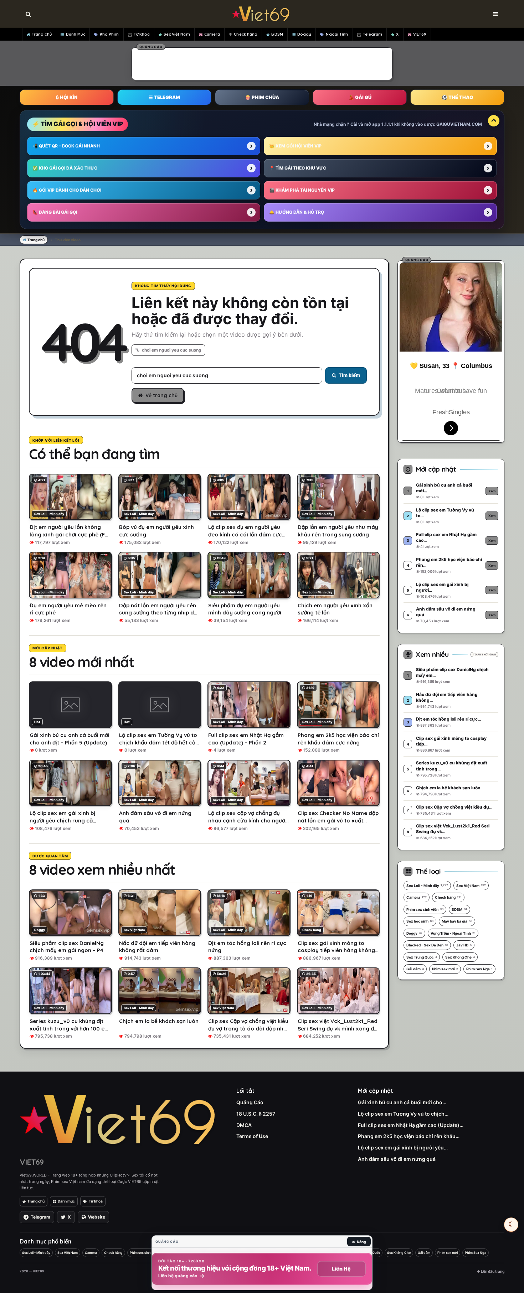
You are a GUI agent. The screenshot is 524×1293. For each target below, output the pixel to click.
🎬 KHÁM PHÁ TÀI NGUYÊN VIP (302, 190)
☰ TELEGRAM (164, 97)
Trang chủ (42, 34)
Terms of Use (252, 1136)
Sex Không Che (460, 957)
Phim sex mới (445, 969)
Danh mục (66, 1201)
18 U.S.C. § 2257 (255, 1114)
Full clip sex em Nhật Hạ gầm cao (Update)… (410, 1125)
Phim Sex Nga (479, 969)
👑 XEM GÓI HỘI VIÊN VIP (295, 146)
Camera (212, 34)
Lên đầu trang (492, 1271)
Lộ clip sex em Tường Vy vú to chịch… (403, 1114)
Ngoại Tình (337, 34)
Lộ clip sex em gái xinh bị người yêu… (403, 1147)
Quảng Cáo (249, 1102)
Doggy (304, 34)
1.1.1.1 (387, 124)
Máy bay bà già (457, 921)
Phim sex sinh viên (424, 909)
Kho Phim (109, 34)
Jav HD (464, 945)
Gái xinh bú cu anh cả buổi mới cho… (402, 1102)
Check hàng (245, 34)
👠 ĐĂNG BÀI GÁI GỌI (54, 212)
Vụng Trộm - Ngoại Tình (453, 933)
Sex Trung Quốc (421, 957)
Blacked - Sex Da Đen (427, 945)
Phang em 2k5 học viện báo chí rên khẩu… (408, 1136)
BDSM (277, 34)
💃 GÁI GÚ (359, 97)
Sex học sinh (419, 921)
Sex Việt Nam (177, 34)
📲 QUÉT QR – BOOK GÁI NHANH (66, 146)
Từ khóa (96, 1201)
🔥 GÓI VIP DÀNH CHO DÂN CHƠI (66, 190)
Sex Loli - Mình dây (427, 885)
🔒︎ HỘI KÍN (66, 97)
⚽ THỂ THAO (457, 97)
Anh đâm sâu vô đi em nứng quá (397, 1159)
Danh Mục (75, 34)
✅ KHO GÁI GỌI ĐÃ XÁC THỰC (64, 168)
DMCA (244, 1125)
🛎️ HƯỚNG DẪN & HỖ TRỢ (296, 212)
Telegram (372, 34)
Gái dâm (415, 969)
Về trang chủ (161, 395)
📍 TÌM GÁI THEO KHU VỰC (297, 168)
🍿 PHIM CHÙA (262, 97)
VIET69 (420, 34)
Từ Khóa (142, 34)
